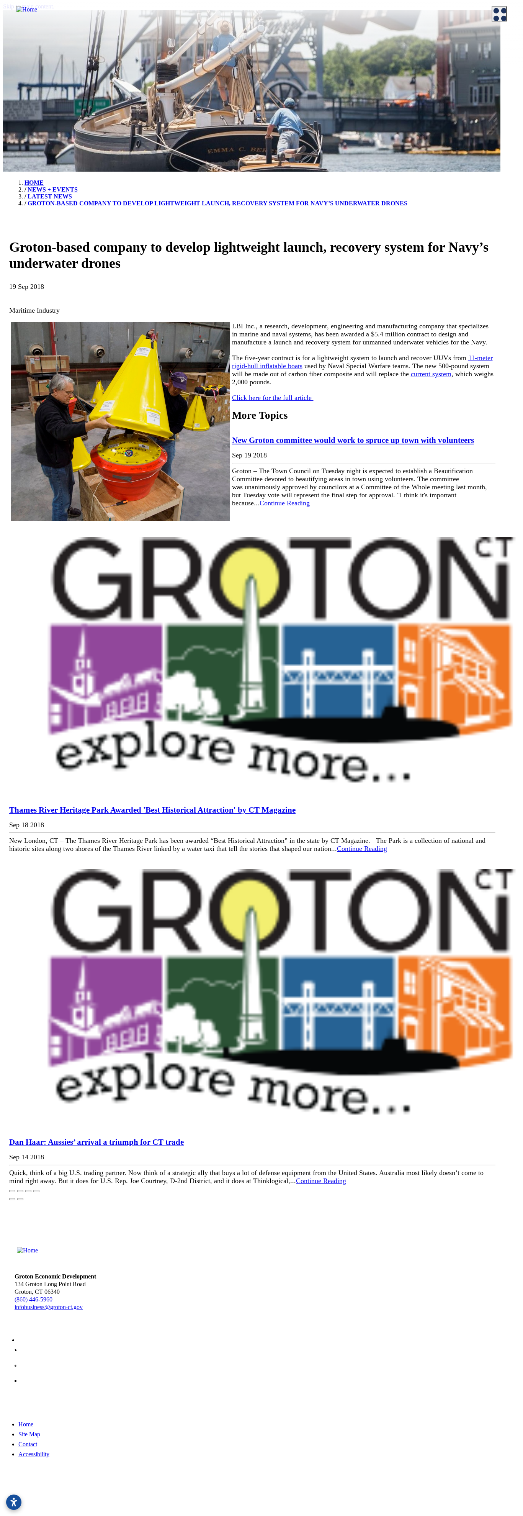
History (18, 113)
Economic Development (297, 41)
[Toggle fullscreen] (28, 1191)
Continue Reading (285, 503)
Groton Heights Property (303, 120)
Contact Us (22, 72)
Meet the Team (26, 53)
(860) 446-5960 (33, 1299)
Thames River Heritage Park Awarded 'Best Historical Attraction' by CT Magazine (152, 810)
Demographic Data (296, 72)
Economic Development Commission (53, 63)
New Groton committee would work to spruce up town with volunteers (353, 440)
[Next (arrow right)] (20, 1199)
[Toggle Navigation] (499, 13)
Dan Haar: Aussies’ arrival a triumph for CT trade (96, 1142)
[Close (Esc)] (12, 1191)
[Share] (20, 1191)
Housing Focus (292, 111)
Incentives (153, 53)
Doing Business (155, 41)
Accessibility (33, 1454)
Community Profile (296, 82)
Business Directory (163, 82)
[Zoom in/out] (36, 1191)
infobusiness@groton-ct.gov (49, 1307)
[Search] (508, 276)
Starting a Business (163, 63)
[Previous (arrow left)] (12, 1199)
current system (431, 374)
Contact (27, 1444)
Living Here (23, 103)
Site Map (29, 1434)
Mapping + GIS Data (298, 92)
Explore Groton (23, 91)
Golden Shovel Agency (282, 1498)
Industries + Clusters (298, 63)
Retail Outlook (291, 101)
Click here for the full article (273, 398)
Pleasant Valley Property (303, 130)
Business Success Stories (170, 72)
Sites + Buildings (294, 53)
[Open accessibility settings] (13, 1502)
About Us (16, 41)
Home (25, 1424)
